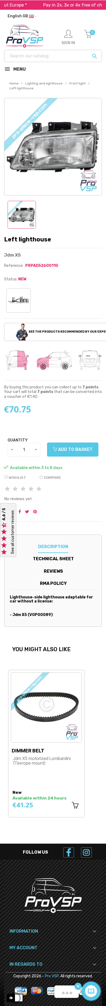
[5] (39, 489)
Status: (10, 279)
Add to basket (75, 449)
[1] (7, 489)
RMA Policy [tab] (53, 583)
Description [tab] (53, 546)
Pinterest (35, 512)
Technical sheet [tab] (53, 558)
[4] (31, 489)
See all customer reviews (12, 532)
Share (19, 512)
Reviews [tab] (53, 571)
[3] (23, 489)
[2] (15, 489)
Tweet (27, 512)
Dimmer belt (28, 750)
